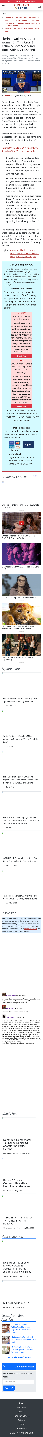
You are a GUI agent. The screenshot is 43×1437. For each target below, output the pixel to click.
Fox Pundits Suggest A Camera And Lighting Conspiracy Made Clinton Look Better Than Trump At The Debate (20, 779)
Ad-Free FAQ (29, 416)
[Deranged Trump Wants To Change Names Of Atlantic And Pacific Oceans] (19, 1127)
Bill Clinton (24, 250)
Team (21, 1403)
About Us (21, 1407)
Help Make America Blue (19, 1357)
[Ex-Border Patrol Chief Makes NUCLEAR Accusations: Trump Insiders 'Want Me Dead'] (19, 1250)
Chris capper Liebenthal (11, 1228)
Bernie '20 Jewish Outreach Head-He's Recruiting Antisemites (16, 1183)
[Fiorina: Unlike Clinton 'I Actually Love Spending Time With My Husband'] (21, 683)
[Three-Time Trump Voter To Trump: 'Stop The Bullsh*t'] (19, 1204)
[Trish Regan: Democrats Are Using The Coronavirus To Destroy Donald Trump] (21, 881)
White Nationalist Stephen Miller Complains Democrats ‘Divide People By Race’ (21, 739)
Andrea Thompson (10, 1276)
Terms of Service (30, 929)
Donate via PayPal (28, 444)
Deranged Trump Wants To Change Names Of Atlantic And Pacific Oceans (17, 1144)
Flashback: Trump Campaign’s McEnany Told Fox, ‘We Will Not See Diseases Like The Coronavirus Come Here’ (21, 820)
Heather (8, 95)
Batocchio (6, 1307)
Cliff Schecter (8, 1190)
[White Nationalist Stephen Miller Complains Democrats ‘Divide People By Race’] (21, 721)
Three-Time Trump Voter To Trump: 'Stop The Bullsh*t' (17, 1220)
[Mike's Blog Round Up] (19, 1290)
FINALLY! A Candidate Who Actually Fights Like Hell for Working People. (22, 1349)
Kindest (14, 450)
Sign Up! (9, 1388)
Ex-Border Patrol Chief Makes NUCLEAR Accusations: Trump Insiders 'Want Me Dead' (17, 1267)
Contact (21, 1411)
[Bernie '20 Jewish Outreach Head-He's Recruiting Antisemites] (19, 1167)
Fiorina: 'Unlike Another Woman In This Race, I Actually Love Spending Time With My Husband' (19, 44)
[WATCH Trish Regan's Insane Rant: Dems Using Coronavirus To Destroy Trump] (21, 843)
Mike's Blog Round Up (16, 1303)
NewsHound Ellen (9, 1153)
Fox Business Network (28, 253)
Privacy (21, 1420)
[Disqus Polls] (21, 962)
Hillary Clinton (16, 256)
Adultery (14, 250)
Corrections (21, 1428)
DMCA (21, 1424)
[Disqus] (21, 1018)
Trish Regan (30, 256)
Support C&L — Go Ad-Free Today (21, 1)
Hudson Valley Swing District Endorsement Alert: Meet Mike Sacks (23, 1339)
